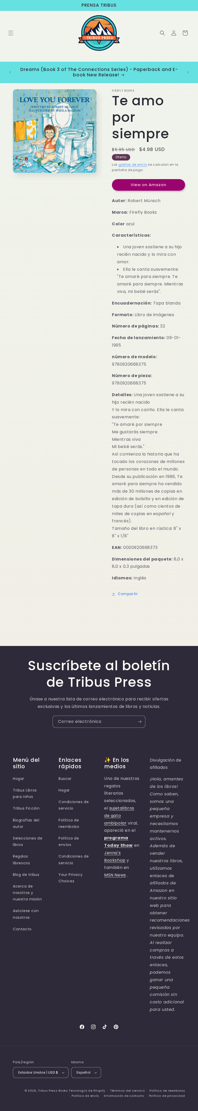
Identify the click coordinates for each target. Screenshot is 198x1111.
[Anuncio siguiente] (188, 72)
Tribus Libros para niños (25, 793)
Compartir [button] (128, 593)
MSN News (115, 875)
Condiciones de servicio (74, 805)
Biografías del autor (26, 823)
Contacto (22, 929)
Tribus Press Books (53, 1091)
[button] (10, 33)
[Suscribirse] (139, 722)
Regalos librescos (21, 859)
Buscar (65, 778)
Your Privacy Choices (70, 878)
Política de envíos (69, 841)
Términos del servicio (127, 1091)
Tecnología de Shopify (87, 1091)
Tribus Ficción (26, 808)
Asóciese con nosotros (26, 914)
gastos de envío (133, 164)
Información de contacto (124, 1096)
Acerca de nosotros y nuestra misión (27, 893)
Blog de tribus (26, 874)
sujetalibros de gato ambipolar (119, 815)
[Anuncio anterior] (10, 72)
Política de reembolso (69, 823)
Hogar (18, 778)
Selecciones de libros (27, 841)
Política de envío (85, 1096)
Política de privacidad (167, 1096)
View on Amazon (148, 184)
